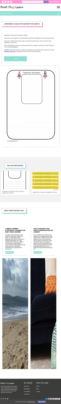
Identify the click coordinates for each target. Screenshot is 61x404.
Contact (56, 2)
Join (46, 2)
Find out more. (31, 402)
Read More (9, 252)
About (37, 386)
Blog (37, 388)
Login (51, 2)
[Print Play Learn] (12, 10)
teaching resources (10, 51)
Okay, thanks (41, 401)
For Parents (26, 394)
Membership (27, 388)
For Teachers (27, 391)
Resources (26, 386)
